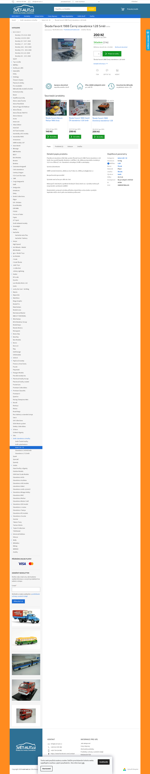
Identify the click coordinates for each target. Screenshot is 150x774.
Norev (15, 343)
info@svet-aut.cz (56, 744)
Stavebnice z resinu (19, 507)
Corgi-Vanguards (18, 181)
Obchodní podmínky (87, 749)
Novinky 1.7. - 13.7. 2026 (23, 44)
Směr (119, 174)
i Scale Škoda (17, 262)
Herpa (15, 241)
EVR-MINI (16, 208)
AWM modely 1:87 (19, 143)
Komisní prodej (18, 92)
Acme (15, 119)
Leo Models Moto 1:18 (20, 283)
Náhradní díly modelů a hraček (23, 89)
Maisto (15, 292)
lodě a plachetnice (21, 444)
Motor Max (16, 334)
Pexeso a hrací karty (19, 364)
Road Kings (16, 411)
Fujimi (15, 217)
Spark (15, 456)
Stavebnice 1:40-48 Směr (23, 450)
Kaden (15, 274)
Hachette (16, 232)
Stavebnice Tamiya (19, 510)
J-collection (17, 268)
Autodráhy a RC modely (20, 134)
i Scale (15, 259)
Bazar (15, 95)
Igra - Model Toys (18, 253)
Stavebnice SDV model (20, 504)
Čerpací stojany (18, 80)
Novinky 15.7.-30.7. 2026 (23, 41)
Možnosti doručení (121, 47)
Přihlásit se (18, 601)
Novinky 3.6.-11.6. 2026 (22, 53)
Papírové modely (18, 361)
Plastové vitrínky (18, 83)
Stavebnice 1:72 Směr (22, 453)
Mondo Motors (18, 328)
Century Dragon (18, 173)
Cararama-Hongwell (19, 166)
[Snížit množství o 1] (101, 55)
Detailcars (16, 190)
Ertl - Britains (17, 202)
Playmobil (16, 370)
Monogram (16, 331)
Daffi (14, 184)
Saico (15, 417)
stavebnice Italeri (19, 486)
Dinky (15, 193)
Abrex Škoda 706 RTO (20, 113)
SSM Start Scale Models (21, 474)
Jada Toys (16, 265)
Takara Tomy (17, 522)
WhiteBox (16, 543)
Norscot (15, 346)
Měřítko (15, 65)
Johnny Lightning (18, 271)
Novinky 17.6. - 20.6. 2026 (23, 50)
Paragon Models (18, 373)
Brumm (15, 161)
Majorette (16, 295)
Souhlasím (103, 762)
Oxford (15, 358)
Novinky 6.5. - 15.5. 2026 (23, 56)
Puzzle (15, 367)
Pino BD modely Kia (19, 376)
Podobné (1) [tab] (59, 146)
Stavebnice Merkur (19, 498)
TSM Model (16, 531)
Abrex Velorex (17, 116)
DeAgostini (16, 187)
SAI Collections (18, 421)
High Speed (17, 244)
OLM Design (17, 352)
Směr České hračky (21, 441)
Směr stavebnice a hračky (21, 438)
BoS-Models (17, 158)
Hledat (91, 9)
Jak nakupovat (66, 2)
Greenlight (16, 226)
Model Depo (17, 325)
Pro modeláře (17, 86)
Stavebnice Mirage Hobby (21, 492)
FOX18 (15, 211)
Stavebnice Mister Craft (21, 501)
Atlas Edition (17, 125)
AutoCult (16, 128)
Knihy (15, 74)
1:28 (119, 163)
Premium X (16, 394)
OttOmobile (17, 355)
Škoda (120, 172)
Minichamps (17, 319)
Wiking (15, 546)
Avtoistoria (16, 140)
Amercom (16, 122)
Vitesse (15, 537)
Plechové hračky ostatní (21, 382)
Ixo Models (16, 256)
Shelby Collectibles (19, 426)
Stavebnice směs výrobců (21, 489)
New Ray (16, 337)
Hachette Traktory (21, 238)
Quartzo (15, 397)
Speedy (15, 462)
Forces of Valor (18, 214)
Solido (15, 465)
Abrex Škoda (17, 110)
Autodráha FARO (18, 137)
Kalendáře (16, 71)
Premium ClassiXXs (19, 391)
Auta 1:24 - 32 (19, 447)
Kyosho (15, 280)
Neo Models (17, 340)
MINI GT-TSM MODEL (19, 316)
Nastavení (46, 768)
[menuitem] (16, 16)
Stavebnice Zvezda (19, 516)
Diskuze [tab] (70, 146)
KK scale (16, 277)
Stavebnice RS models (20, 513)
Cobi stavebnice (18, 169)
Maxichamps (17, 307)
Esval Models (17, 205)
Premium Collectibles (20, 388)
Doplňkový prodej (19, 98)
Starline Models (18, 471)
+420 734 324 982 (56, 750)
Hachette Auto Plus (21, 235)
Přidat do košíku (113, 54)
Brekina (15, 163)
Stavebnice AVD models (21, 483)
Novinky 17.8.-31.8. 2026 (23, 35)
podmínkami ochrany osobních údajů (26, 595)
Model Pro (16, 304)
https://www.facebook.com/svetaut (63, 754)
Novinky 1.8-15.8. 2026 (22, 38)
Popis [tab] (49, 146)
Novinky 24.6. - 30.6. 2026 (23, 47)
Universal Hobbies (19, 534)
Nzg (14, 349)
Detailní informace (100, 64)
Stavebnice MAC (18, 495)
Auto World (16, 146)
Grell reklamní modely (20, 223)
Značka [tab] (79, 146)
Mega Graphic (17, 301)
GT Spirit (16, 220)
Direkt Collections (19, 196)
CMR (14, 178)
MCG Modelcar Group (20, 322)
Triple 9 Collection (19, 528)
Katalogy (16, 77)
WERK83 (15, 549)
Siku (14, 435)
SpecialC (16, 459)
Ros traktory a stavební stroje (23, 414)
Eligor (15, 199)
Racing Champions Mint (20, 400)
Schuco (15, 429)
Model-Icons (17, 310)
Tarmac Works (18, 525)
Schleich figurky (18, 432)
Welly (15, 540)
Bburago (16, 149)
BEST (15, 155)
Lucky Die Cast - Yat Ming (21, 289)
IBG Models (16, 250)
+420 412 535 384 (56, 747)
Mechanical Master (19, 313)
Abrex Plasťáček (18, 104)
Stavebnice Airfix (18, 477)
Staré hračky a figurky (20, 468)
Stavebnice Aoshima (20, 480)
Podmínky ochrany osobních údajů (92, 752)
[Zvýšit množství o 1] (101, 52)
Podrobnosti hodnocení (71, 30)
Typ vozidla (17, 62)
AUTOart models (18, 131)
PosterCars (17, 385)
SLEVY (15, 59)
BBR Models (17, 152)
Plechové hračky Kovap (21, 379)
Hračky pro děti (18, 68)
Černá (120, 166)
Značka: (86, 30)
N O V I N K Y (17, 32)
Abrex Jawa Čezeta (19, 101)
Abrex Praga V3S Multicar (21, 107)
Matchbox (16, 298)
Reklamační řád (86, 755)
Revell (15, 403)
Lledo (15, 286)
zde (83, 763)
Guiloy (15, 229)
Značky (15, 552)
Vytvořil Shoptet (132, 769)
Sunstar (15, 519)
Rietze (15, 409)
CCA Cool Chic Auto (19, 176)
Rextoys (15, 406)
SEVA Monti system (19, 424)
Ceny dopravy (80, 2)
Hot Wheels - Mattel (19, 247)
